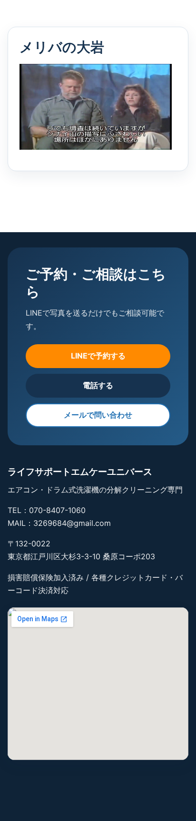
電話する (98, 385)
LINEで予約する (98, 355)
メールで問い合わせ (98, 415)
